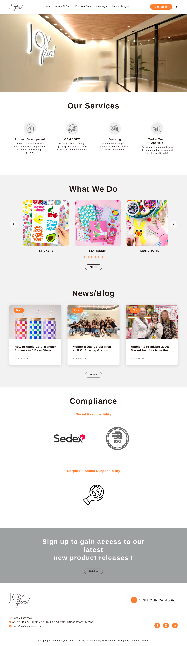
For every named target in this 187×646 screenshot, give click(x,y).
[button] (84, 257)
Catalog (100, 6)
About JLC (61, 6)
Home (47, 6)
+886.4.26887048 (22, 618)
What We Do (82, 6)
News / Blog (119, 6)
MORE (93, 267)
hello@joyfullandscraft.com (27, 626)
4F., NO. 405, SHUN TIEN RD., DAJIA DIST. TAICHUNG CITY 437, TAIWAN (53, 622)
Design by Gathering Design (133, 640)
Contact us (161, 7)
